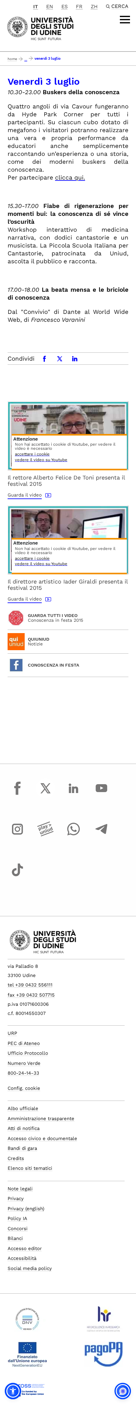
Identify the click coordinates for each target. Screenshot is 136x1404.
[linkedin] (73, 793)
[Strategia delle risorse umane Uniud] (103, 1321)
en (49, 6)
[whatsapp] (73, 835)
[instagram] (17, 835)
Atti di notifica (24, 1128)
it (35, 6)
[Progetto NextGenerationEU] (27, 1357)
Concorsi (18, 1228)
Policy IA (17, 1218)
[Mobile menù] (125, 19)
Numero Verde (24, 1063)
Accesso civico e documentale (42, 1138)
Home (12, 59)
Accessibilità (22, 1258)
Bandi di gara (22, 1148)
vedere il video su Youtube (41, 460)
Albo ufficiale (23, 1108)
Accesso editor (25, 1248)
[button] (13, 1391)
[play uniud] (45, 835)
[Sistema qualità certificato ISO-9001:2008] (27, 1321)
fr (79, 6)
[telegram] (101, 835)
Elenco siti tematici (30, 1168)
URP (12, 1033)
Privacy (16, 1198)
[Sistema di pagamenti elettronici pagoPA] (103, 1357)
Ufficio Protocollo (28, 1053)
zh (94, 6)
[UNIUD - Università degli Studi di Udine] (40, 27)
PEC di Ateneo (24, 1043)
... (25, 60)
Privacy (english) (26, 1209)
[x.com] (45, 793)
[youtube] (101, 793)
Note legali (20, 1189)
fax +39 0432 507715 (31, 995)
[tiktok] (17, 875)
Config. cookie (24, 1088)
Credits (16, 1158)
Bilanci (15, 1238)
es (64, 6)
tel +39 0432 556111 (30, 985)
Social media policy (30, 1268)
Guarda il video (25, 495)
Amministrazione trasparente (41, 1118)
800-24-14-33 (23, 1073)
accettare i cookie (32, 454)
